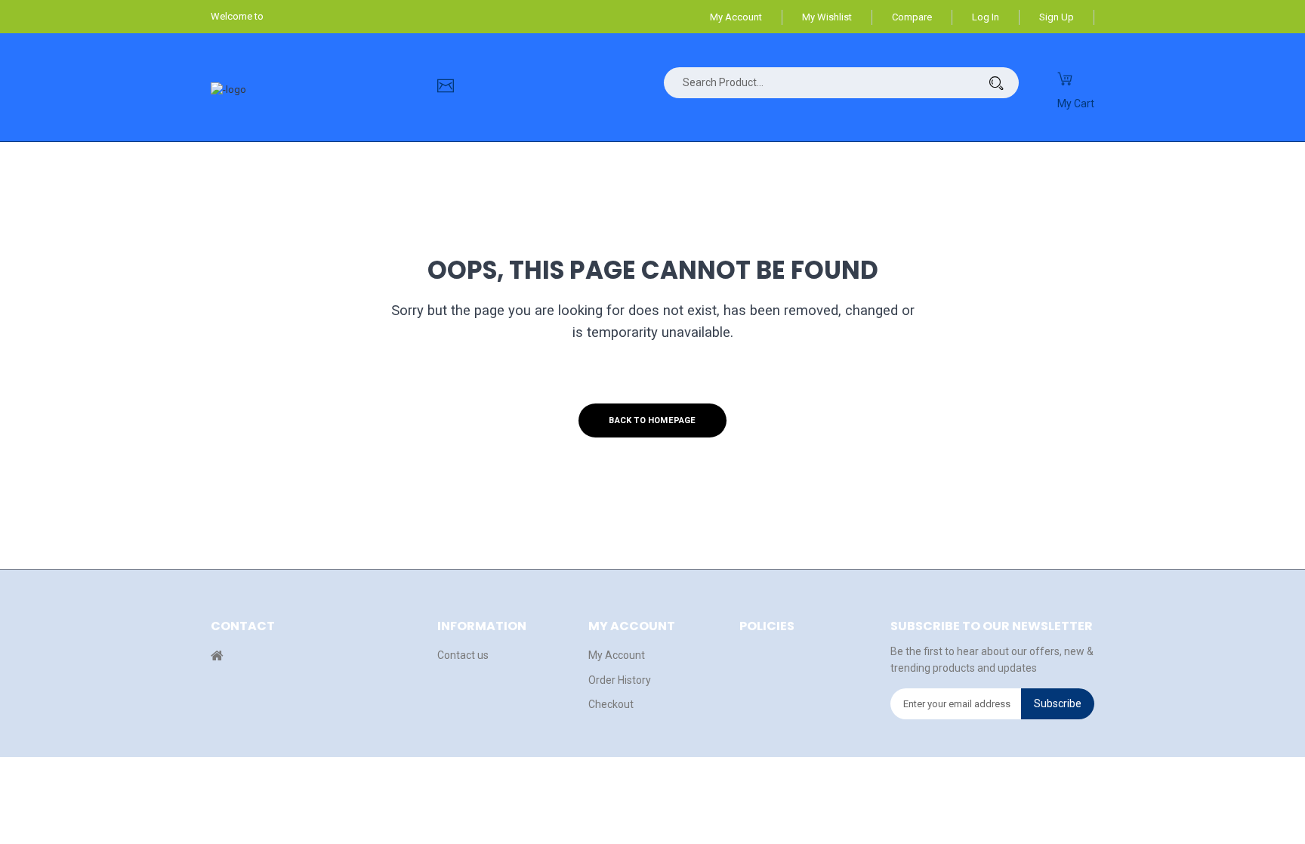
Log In (985, 17)
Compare (912, 17)
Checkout (611, 704)
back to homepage (652, 420)
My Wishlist (827, 17)
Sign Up (1056, 17)
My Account (736, 17)
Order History (619, 680)
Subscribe (1057, 703)
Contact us (463, 655)
